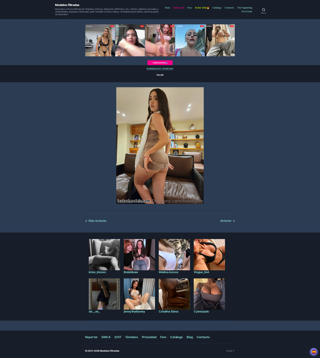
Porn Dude (247, 11)
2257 (117, 337)
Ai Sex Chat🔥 (202, 7)
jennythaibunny (134, 311)
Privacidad (149, 337)
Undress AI (178, 7)
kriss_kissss (97, 272)
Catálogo (217, 7)
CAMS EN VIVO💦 (160, 63)
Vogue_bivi (201, 272)
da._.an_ (94, 311)
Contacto (229, 7)
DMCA (105, 337)
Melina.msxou (168, 272)
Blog (189, 337)
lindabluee (131, 272)
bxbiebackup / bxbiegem (160, 69)
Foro (189, 7)
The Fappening (244, 7)
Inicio (167, 7)
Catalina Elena (168, 311)
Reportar (91, 337)
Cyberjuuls (201, 311)
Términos (131, 337)
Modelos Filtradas (67, 4)
